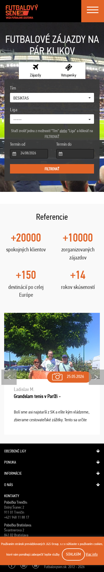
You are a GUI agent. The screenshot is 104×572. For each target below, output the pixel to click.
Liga (13, 109)
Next (96, 377)
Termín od (17, 144)
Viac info (92, 554)
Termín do (64, 144)
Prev (9, 377)
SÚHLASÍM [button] (73, 554)
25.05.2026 (75, 376)
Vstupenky (68, 75)
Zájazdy (35, 75)
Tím (13, 88)
